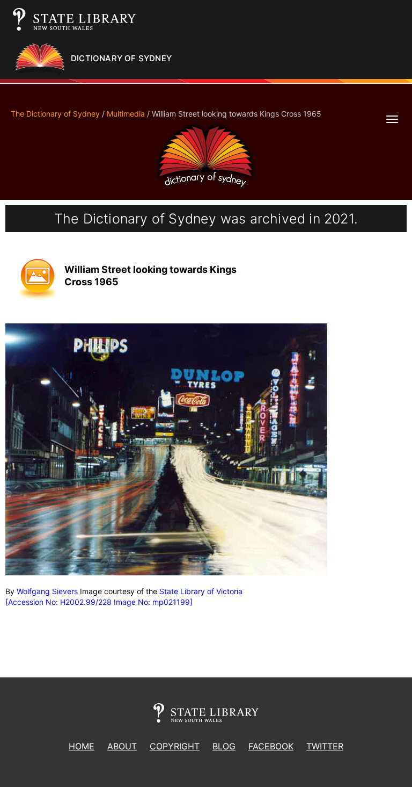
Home (81, 746)
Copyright (175, 746)
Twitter (324, 746)
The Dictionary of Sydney (55, 113)
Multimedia (126, 113)
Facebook (270, 746)
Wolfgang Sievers (47, 591)
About (122, 746)
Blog (224, 746)
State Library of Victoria (200, 591)
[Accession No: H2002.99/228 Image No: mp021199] (99, 602)
